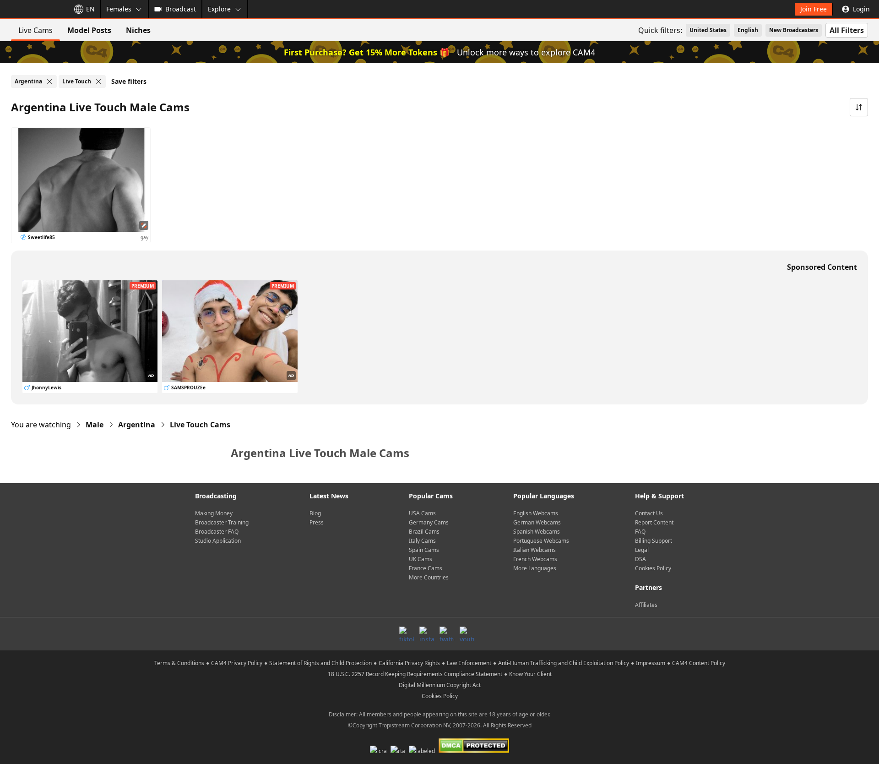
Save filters (128, 81)
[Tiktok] (406, 634)
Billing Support (653, 541)
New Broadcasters (793, 30)
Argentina (136, 425)
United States (708, 30)
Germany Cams (429, 522)
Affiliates (646, 605)
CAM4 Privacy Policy (236, 663)
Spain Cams (424, 550)
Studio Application (218, 541)
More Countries (429, 577)
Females (118, 9)
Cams (200, 425)
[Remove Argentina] (49, 81)
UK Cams (420, 559)
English (748, 30)
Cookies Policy (653, 568)
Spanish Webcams (536, 531)
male (94, 425)
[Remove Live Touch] (98, 81)
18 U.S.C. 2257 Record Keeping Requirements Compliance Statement (415, 674)
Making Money (214, 513)
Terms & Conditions (179, 663)
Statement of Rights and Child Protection (320, 663)
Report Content (654, 522)
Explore (219, 9)
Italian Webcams (534, 550)
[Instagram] (426, 634)
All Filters (847, 30)
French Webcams (535, 559)
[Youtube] (467, 634)
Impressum (650, 663)
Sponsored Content (822, 267)
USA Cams (422, 513)
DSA (640, 559)
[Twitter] (447, 634)
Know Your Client (530, 674)
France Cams (425, 568)
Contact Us (649, 513)
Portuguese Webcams (541, 541)
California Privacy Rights (409, 663)
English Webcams (535, 513)
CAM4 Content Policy (698, 663)
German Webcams (537, 522)
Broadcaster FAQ (217, 531)
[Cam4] (33, 9)
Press (316, 522)
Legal (642, 550)
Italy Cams (422, 541)
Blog (315, 513)
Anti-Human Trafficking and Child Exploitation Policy (563, 663)
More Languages (534, 568)
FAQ (640, 531)
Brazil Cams (424, 531)
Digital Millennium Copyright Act (440, 685)
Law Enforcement (469, 663)
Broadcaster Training (222, 522)
